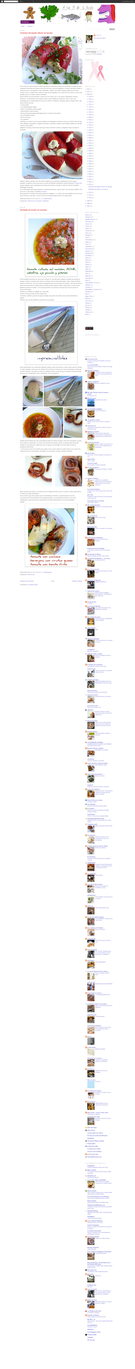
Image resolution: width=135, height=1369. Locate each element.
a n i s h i (98, 35)
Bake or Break (91, 1170)
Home (22, 26)
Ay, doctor (90, 603)
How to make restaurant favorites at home (98, 1198)
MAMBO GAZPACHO (100, 582)
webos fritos (91, 459)
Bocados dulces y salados (95, 748)
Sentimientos (89, 239)
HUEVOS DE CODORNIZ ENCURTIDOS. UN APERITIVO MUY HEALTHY (103, 594)
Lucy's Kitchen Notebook (95, 1221)
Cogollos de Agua (92, 679)
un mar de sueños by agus (95, 917)
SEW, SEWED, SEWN (101, 765)
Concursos (88, 300)
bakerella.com (91, 1176)
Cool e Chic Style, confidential (96, 1180)
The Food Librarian (93, 1236)
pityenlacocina (91, 1015)
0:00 (39, 572)
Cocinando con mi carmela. (95, 501)
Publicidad (88, 271)
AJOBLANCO (91, 863)
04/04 (90, 161)
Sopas (87, 242)
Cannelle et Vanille (93, 1315)
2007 (88, 206)
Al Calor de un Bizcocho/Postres (97, 1135)
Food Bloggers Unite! (93, 1332)
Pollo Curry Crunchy (100, 517)
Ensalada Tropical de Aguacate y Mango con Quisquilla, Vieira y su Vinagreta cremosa (103, 866)
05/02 (90, 151)
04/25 (90, 153)
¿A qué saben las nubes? (95, 1133)
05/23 (90, 143)
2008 (88, 203)
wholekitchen (91, 895)
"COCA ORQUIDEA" (100, 962)
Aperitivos (30, 201)
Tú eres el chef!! (92, 463)
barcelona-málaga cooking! (95, 1141)
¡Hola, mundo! (91, 460)
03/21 (90, 166)
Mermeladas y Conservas (92, 289)
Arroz (86, 244)
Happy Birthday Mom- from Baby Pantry (98, 1202)
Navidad (87, 235)
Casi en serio (91, 1080)
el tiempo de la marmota (94, 664)
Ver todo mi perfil (100, 38)
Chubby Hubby (91, 1334)
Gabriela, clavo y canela (94, 654)
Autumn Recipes (91, 1249)
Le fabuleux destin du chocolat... (97, 1004)
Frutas (87, 228)
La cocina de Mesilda (93, 606)
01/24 (90, 192)
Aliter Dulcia (91, 1130)
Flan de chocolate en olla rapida (103, 528)
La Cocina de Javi (92, 1154)
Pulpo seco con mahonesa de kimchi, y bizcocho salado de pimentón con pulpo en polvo (103, 724)
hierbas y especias (93, 381)
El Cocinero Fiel (92, 359)
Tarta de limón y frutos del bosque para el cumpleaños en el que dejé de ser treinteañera (103, 435)
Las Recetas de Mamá (94, 554)
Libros (87, 269)
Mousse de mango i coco (94, 707)
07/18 (90, 125)
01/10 (90, 197)
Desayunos (88, 253)
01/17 (90, 195)
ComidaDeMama (92, 1325)
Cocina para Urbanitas (94, 1025)
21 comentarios (47, 572)
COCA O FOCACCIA (100, 410)
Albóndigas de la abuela (101, 750)
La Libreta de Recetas (94, 580)
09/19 (90, 117)
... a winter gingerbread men (102, 994)
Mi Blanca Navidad (100, 1049)
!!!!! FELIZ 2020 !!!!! (100, 560)
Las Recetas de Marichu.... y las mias (98, 558)
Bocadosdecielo (92, 731)
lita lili (89, 1036)
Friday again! (91, 1143)
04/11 (90, 158)
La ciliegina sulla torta (94, 1311)
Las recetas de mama (93, 617)
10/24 (90, 112)
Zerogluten (90, 1138)
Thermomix (88, 230)
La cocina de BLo (92, 365)
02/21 (90, 176)
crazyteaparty (91, 939)
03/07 (90, 171)
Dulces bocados (92, 527)
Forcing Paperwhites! (100, 1253)
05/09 (90, 148)
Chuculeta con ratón (93, 1116)
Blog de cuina (91, 398)
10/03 (90, 114)
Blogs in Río (88, 296)
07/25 (90, 122)
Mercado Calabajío (93, 370)
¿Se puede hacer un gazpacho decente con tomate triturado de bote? (103, 374)
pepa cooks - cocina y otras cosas (97, 1112)
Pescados (38, 201)
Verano (87, 258)
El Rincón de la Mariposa (95, 537)
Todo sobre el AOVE (92, 502)
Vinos (87, 273)
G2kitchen (90, 1329)
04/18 (90, 156)
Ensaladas (88, 255)
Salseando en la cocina (94, 1058)
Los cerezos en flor (93, 569)
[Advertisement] (67, 1354)
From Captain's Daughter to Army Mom (99, 1251)
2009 (88, 201)
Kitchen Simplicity (93, 1247)
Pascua (87, 305)
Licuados (87, 287)
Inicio (52, 581)
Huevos (87, 260)
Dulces (87, 215)
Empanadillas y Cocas (91, 282)
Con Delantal (91, 804)
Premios (87, 307)
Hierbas (87, 303)
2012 (88, 89)
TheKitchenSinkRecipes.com (96, 1205)
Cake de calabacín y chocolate (95, 760)
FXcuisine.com (92, 1270)
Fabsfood (90, 906)
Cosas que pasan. (100, 1016)
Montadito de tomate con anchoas (33, 210)
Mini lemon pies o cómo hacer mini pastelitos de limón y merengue (103, 1029)
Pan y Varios (91, 1101)
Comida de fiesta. (92, 802)
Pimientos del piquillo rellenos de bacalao (36, 33)
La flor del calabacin (93, 789)
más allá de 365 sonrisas (94, 884)
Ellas (86, 280)
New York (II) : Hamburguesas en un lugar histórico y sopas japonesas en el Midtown (103, 953)
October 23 (98, 1275)
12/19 (90, 96)
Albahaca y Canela (93, 431)
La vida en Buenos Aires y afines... (98, 971)
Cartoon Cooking (92, 478)
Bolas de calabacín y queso (102, 383)
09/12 (90, 120)
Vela (86, 294)
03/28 (90, 163)
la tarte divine (91, 1047)
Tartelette (90, 1337)
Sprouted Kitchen (92, 1211)
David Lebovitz (91, 1191)
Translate (99, 54)
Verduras (45, 201)
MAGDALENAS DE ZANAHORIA (103, 984)
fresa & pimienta (92, 721)
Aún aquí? (98, 1081)
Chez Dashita (91, 628)
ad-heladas (90, 960)
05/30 (90, 140)
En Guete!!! (90, 808)
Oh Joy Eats (91, 1340)
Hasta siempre (99, 875)
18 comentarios (47, 198)
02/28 (90, 174)
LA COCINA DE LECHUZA (95, 742)
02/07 (90, 182)
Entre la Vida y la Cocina (94, 800)
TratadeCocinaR (92, 824)
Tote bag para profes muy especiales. (97, 692)
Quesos (87, 264)
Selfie (96, 629)
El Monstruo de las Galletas (95, 548)
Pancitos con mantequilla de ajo (103, 506)
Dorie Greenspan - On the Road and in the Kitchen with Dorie (99, 1263)
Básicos (87, 298)
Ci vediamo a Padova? (93, 1312)
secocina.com (91, 425)
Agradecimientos (90, 219)
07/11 (90, 127)
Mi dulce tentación (93, 467)
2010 (88, 94)
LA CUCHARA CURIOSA (94, 409)
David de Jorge (92, 1127)
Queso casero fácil (100, 929)
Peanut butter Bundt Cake (102, 908)
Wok (86, 314)
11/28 (90, 101)
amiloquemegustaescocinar (95, 818)
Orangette (90, 1274)
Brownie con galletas (93, 651)
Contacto (29, 26)
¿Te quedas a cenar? (93, 420)
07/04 (90, 130)
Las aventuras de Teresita (95, 928)
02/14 (90, 179)
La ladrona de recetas (94, 1149)
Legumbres (88, 246)
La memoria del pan (93, 489)
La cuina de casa (92, 705)
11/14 (90, 107)
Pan (86, 237)
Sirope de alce (91, 602)
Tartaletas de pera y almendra (103, 696)
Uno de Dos (90, 453)
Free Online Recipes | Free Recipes (98, 1196)
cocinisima (90, 759)
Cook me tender (92, 949)
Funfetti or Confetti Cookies (102, 1238)
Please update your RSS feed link (96, 1317)
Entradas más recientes (27, 581)
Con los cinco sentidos (94, 1151)
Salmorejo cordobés (100, 847)
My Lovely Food (92, 516)
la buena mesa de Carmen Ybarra (97, 846)
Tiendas (87, 310)
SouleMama (91, 1216)
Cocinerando (91, 835)
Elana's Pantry (91, 1201)
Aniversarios (88, 249)
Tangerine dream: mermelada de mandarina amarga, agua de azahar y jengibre (104, 792)
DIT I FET (90, 495)
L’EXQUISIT (91, 649)
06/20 (90, 132)
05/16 (90, 145)
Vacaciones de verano (101, 400)
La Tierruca (90, 1069)
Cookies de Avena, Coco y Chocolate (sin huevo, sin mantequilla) (102, 838)
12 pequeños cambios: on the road (96, 666)
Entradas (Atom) (33, 584)
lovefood (90, 785)
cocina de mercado (93, 442)
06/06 (90, 138)
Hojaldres (88, 285)
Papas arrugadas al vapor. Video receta (98, 556)
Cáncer (87, 226)
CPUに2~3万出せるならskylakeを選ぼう (98, 816)
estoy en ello (91, 982)
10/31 (90, 109)
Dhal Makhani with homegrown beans (97, 1271)
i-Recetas (90, 710)
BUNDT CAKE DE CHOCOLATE (103, 826)
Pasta (87, 262)
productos (88, 276)
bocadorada (91, 814)
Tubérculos (88, 312)
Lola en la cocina (92, 695)
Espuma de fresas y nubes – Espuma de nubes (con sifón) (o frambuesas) (103, 713)
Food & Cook (91, 669)
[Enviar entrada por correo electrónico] (52, 198)
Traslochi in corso (92, 1327)
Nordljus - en (91, 1319)
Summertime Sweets (92, 1177)
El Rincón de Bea (92, 1146)
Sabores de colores (93, 591)
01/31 (90, 184)
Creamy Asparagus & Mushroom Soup (97, 1167)
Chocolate (88, 278)
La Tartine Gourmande (94, 1231)
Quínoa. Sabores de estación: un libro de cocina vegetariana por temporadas (104, 445)
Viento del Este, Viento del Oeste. (97, 763)
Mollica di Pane (92, 1300)
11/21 (90, 104)
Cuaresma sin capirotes (93, 1114)
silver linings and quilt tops (94, 1218)
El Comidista (91, 857)
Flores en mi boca (100, 776)
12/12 (90, 99)
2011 (88, 91)
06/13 (90, 135)
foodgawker (90, 1165)
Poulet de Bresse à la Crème (95, 1222)
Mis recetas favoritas (93, 505)
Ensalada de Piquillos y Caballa (103, 469)
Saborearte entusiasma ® (95, 774)
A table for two (91, 1285)
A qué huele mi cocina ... (95, 993)
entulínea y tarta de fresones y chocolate (98, 786)
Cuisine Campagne (93, 1225)
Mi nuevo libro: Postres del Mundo (96, 465)
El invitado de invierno (94, 1091)
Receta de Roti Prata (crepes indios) (97, 806)
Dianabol (89, 1286)
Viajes (87, 267)
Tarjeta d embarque (93, 639)
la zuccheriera (91, 873)
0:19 (39, 198)
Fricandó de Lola (91, 395)
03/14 (90, 169)
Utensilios (88, 291)
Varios (87, 233)
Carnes (87, 224)
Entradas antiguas (77, 581)
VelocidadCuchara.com (94, 1157)
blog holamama (92, 690)
